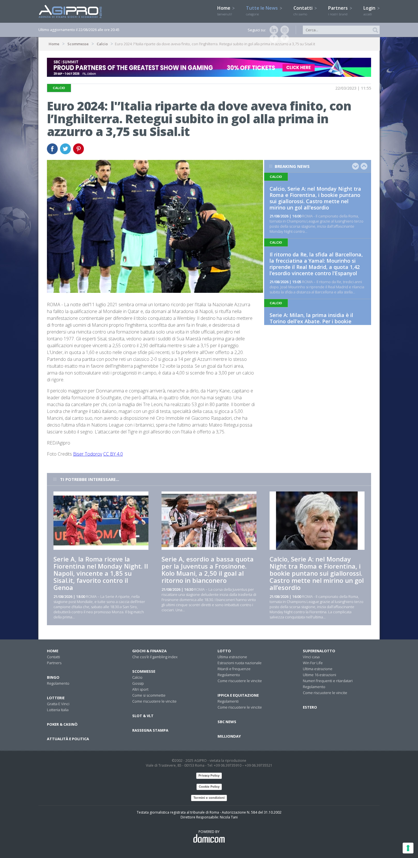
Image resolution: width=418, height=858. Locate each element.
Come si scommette (148, 695)
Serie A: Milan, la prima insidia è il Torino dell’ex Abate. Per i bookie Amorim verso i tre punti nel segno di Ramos (316, 324)
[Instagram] (283, 30)
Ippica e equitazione (238, 695)
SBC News (227, 721)
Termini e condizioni (209, 798)
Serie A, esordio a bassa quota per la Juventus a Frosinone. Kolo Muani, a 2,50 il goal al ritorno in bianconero (208, 570)
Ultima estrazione (232, 656)
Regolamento (58, 683)
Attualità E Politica (68, 738)
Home (224, 10)
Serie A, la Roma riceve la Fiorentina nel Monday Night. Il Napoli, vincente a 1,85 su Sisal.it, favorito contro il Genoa (100, 573)
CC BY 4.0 (113, 454)
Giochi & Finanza (149, 650)
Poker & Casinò (62, 724)
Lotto (224, 650)
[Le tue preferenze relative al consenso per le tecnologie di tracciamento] (408, 848)
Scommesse (78, 43)
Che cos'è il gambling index (154, 656)
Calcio (102, 43)
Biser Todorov (87, 454)
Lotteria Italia (58, 709)
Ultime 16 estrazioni (319, 674)
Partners (338, 10)
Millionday (229, 736)
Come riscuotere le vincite (154, 701)
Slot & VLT (143, 715)
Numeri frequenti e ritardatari (328, 680)
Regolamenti (228, 701)
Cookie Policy (209, 787)
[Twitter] (283, 38)
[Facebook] (272, 38)
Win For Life (313, 662)
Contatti (303, 10)
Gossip (138, 683)
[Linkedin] (272, 30)
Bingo (53, 677)
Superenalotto (319, 650)
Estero (310, 707)
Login (369, 10)
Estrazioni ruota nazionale (240, 662)
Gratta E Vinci (58, 703)
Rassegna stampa (150, 730)
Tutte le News (262, 10)
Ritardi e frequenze (234, 668)
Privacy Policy (209, 775)
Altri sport (140, 689)
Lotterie (56, 697)
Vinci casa (311, 656)
